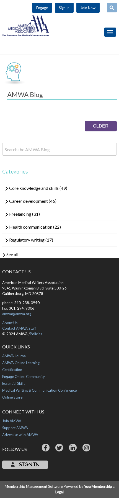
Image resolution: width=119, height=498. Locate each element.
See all (12, 254)
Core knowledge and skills (38, 188)
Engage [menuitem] (42, 8)
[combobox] (112, 7)
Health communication (35, 226)
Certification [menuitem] (12, 369)
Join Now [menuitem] (88, 8)
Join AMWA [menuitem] (11, 421)
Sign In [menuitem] (64, 8)
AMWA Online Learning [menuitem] (21, 363)
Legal (59, 492)
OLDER (100, 126)
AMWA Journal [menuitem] (14, 356)
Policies (36, 334)
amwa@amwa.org (16, 314)
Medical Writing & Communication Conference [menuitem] (39, 390)
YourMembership (98, 486)
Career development (32, 201)
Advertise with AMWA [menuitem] (20, 434)
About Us (9, 323)
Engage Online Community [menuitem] (23, 376)
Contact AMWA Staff (19, 328)
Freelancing (24, 213)
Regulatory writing (31, 239)
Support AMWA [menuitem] (15, 428)
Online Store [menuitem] (12, 397)
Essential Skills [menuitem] (13, 383)
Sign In (28, 464)
